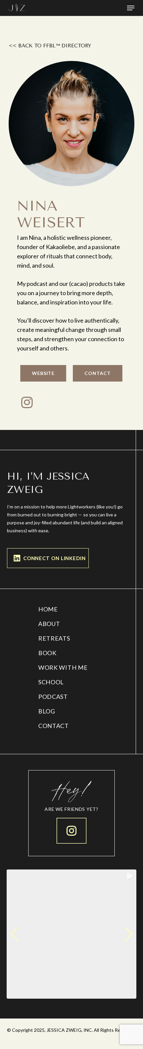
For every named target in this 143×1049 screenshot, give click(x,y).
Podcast (53, 696)
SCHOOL (51, 682)
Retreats (54, 638)
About (49, 623)
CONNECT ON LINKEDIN (54, 558)
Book (47, 652)
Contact (53, 725)
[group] (71, 934)
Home (48, 609)
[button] (130, 8)
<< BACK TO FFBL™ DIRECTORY (50, 46)
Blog (46, 711)
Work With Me (62, 667)
